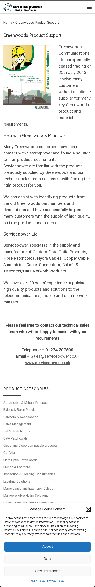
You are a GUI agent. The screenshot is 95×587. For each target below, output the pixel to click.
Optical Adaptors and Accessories (28, 503)
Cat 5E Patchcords (16, 431)
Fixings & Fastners (16, 467)
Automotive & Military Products (26, 403)
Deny (47, 559)
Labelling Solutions (16, 481)
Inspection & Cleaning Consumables (29, 474)
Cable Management (17, 424)
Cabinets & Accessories (20, 417)
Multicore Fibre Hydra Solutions (26, 496)
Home (7, 23)
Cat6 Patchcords (15, 438)
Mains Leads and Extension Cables (28, 488)
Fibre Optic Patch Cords (20, 460)
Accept (47, 546)
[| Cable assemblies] (22, 7)
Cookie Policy (37, 581)
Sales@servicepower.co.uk (55, 356)
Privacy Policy (55, 581)
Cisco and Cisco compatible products (30, 446)
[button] (88, 509)
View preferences (47, 571)
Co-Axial (9, 453)
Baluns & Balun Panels (19, 410)
